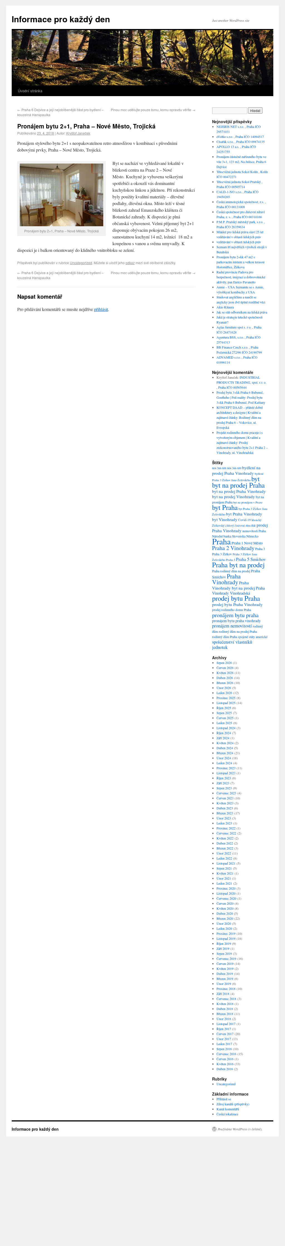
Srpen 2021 (224, 868)
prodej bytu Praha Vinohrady (237, 604)
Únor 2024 (224, 758)
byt (255, 478)
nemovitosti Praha (254, 531)
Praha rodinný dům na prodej (231, 571)
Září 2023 (223, 783)
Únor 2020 (224, 923)
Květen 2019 (225, 968)
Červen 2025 (225, 718)
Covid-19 (244, 520)
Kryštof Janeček (78, 133)
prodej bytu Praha (236, 598)
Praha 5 (230, 560)
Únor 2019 (224, 983)
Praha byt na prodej (238, 564)
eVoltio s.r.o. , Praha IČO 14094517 (240, 136)
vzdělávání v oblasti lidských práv (239, 242)
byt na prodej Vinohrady (233, 496)
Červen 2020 (225, 903)
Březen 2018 (225, 1013)
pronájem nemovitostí (232, 625)
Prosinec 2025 (226, 697)
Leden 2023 (224, 823)
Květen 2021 (225, 873)
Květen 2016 (225, 1064)
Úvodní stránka (30, 90)
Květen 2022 (225, 838)
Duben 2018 (225, 1008)
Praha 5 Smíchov (251, 559)
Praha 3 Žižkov (222, 554)
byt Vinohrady (224, 519)
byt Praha (225, 507)
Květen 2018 (225, 1003)
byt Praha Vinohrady (244, 514)
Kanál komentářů (228, 1109)
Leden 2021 (224, 883)
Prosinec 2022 (226, 828)
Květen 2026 (225, 672)
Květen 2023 (225, 803)
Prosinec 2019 (226, 933)
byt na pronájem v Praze (247, 502)
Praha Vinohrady (226, 579)
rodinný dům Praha (224, 637)
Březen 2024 (225, 753)
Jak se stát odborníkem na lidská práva (242, 312)
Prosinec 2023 (226, 768)
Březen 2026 (225, 682)
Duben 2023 (225, 808)
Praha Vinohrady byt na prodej (233, 585)
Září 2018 (223, 993)
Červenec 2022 (226, 833)
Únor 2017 (224, 1038)
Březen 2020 (225, 918)
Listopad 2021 (226, 863)
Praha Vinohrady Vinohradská (238, 590)
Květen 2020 (225, 908)
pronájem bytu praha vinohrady (236, 620)
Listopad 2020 (226, 893)
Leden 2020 (224, 928)
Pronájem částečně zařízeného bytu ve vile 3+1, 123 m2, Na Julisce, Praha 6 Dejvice (241, 161)
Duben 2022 (225, 843)
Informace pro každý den (61, 19)
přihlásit (101, 309)
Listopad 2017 (226, 1023)
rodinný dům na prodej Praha (238, 631)
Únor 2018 (224, 1018)
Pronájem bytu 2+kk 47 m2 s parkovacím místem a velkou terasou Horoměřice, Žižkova (240, 262)
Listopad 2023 (226, 773)
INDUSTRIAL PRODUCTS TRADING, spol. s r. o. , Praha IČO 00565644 (241, 382)
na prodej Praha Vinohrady (240, 527)
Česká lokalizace (227, 1114)
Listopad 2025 (226, 702)
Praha (221, 541)
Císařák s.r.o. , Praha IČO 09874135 (241, 141)
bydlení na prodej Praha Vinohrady (236, 470)
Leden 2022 (224, 858)
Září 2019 (223, 948)
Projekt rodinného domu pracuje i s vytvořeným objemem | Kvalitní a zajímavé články (240, 437)
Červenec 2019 (226, 958)
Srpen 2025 (224, 712)
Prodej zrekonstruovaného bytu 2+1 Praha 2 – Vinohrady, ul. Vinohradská (242, 447)
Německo (252, 536)
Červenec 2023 (226, 793)
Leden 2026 (224, 692)
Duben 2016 (225, 1069)
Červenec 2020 (226, 898)
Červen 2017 (225, 1033)
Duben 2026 (225, 677)
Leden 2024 (224, 763)
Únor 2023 (224, 818)
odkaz (130, 262)
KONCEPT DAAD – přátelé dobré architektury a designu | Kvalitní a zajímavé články (240, 412)
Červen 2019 (225, 963)
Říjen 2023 (224, 778)
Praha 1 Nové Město (247, 543)
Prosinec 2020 (226, 888)
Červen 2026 (225, 667)
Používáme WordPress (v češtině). (240, 1129)
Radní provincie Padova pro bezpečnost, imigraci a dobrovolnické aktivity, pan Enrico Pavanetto (241, 277)
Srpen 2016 (224, 1049)
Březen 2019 (225, 978)
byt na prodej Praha (238, 485)
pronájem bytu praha (235, 615)
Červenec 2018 (226, 998)
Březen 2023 (225, 813)
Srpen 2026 (224, 662)
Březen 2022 (225, 848)
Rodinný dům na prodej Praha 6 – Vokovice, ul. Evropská (239, 422)
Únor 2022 (224, 853)
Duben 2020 (225, 913)
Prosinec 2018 (226, 988)
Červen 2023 (225, 798)
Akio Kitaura (225, 307)
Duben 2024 (225, 748)
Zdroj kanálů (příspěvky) (233, 1104)
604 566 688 (219, 468)
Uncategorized (81, 262)
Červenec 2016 (226, 1054)
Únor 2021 (224, 878)
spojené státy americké (252, 637)
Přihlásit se (224, 1099)
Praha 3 (260, 549)
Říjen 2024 (224, 733)
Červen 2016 (225, 1059)
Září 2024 (223, 738)
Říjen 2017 (224, 1028)
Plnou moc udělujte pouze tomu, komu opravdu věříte (153, 109)
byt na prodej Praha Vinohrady (239, 491)
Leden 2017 (224, 1043)
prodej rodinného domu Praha (231, 610)
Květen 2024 (225, 743)
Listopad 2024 (226, 728)
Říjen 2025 (224, 707)
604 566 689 (234, 468)
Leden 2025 (224, 723)
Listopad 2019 (226, 938)
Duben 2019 (225, 973)
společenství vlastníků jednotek (232, 644)
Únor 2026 (224, 687)
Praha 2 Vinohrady (233, 548)
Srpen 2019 (224, 953)
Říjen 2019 (224, 943)
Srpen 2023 (224, 788)
